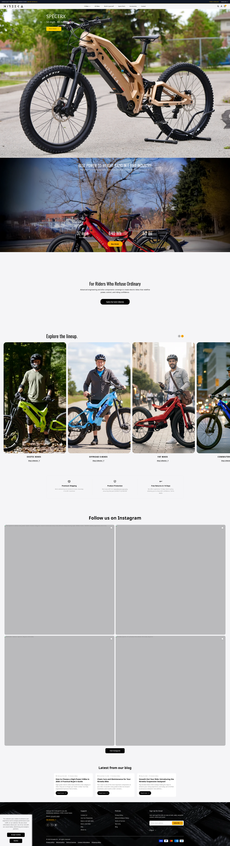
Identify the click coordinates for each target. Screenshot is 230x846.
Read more (61, 793)
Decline (16, 841)
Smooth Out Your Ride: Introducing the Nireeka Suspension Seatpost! (156, 780)
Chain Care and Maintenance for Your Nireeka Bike (114, 780)
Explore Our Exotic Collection (115, 302)
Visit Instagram (115, 751)
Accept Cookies (16, 835)
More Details (115, 244)
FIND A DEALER (214, 2)
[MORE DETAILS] (32, 2)
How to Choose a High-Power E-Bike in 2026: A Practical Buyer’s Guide (72, 780)
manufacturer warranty (120, 489)
